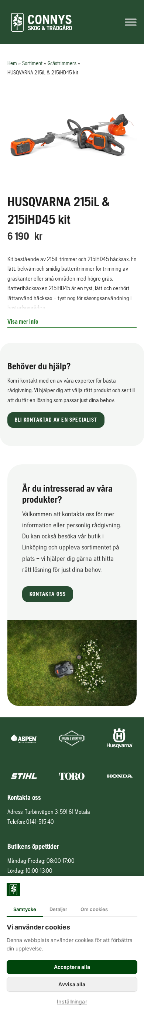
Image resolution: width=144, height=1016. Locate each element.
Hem (12, 63)
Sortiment (32, 63)
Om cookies (94, 909)
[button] (55, 420)
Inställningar (72, 1001)
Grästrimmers (62, 63)
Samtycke (24, 909)
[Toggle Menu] (131, 21)
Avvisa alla (71, 984)
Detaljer (58, 909)
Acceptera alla (72, 967)
